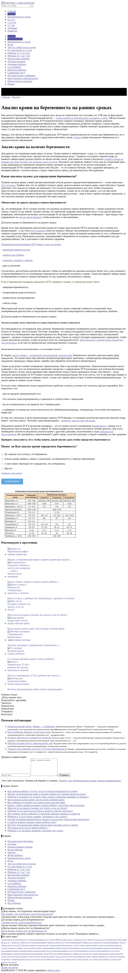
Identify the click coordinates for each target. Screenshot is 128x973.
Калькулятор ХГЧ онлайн (117, 940)
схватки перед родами (73, 959)
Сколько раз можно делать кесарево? (35, 945)
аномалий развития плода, (17, 249)
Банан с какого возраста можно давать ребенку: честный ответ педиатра (45, 805)
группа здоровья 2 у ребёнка (12, 948)
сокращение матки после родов (23, 959)
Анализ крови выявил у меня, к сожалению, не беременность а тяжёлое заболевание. (49, 459)
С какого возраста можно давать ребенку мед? (32, 822)
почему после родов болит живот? (14, 956)
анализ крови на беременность (61, 945)
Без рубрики (14, 903)
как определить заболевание (91, 948)
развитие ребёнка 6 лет (100, 956)
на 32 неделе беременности (79, 951)
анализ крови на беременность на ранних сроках (82, 118)
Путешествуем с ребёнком (21, 75)
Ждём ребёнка (15, 39)
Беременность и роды (18, 16)
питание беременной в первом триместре (107, 954)
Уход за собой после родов (21, 47)
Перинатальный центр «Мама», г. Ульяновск (31, 726)
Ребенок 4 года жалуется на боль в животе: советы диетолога (40, 811)
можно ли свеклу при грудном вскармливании (50, 951)
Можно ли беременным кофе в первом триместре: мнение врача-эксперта (46, 794)
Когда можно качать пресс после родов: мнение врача (35, 799)
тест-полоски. (8, 185)
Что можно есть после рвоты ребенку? (27, 827)
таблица (85, 959)
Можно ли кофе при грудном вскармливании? (65, 942)
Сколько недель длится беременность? (21, 922)
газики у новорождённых (88, 945)
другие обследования (30, 217)
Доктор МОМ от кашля (58, 940)
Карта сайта (53, 970)
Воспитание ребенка (18, 58)
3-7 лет (11, 25)
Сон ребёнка (14, 67)
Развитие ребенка (16, 70)
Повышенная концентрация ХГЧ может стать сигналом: (31, 244)
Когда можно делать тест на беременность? (24, 931)
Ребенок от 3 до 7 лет (18, 56)
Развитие (12, 31)
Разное (11, 84)
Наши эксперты (9, 967)
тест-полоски (37, 230)
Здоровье (12, 28)
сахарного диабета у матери (17, 260)
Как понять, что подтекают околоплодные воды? (27, 914)
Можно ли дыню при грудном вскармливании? (29, 942)
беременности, (99, 426)
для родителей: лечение (32, 948)
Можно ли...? (6, 942)
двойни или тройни (13, 255)
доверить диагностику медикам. (78, 420)
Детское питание (16, 61)
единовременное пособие (51, 948)
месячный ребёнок (26, 951)
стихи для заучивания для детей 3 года (49, 959)
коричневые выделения (9, 951)
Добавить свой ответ (11, 473)
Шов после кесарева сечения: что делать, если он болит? (37, 808)
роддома (11, 844)
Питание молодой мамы (20, 841)
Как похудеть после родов (97, 940)
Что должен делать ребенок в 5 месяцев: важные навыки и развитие (43, 813)
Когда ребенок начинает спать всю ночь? (29, 732)
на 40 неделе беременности (100, 951)
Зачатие (11, 14)
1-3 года (11, 22)
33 (48, 940)
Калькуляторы (15, 849)
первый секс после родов (82, 954)
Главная (11, 11)
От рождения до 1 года (19, 50)
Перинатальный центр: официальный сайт (30, 743)
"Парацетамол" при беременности (14, 940)
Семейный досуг (16, 72)
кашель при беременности (112, 948)
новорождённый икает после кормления (28, 954)
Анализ (78, 137)
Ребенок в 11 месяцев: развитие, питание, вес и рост (35, 830)
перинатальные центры (19, 847)
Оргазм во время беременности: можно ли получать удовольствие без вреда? (48, 819)
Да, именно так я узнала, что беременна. (25, 454)
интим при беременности (71, 948)
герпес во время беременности (110, 945)
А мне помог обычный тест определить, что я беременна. (35, 463)
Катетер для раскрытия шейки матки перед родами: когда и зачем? (42, 825)
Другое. (8, 468)
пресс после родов (62, 956)
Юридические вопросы (19, 81)
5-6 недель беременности (36, 940)
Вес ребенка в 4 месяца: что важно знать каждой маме (36, 802)
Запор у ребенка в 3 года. (77, 940)
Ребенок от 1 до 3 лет (18, 53)
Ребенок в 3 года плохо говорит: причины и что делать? (37, 816)
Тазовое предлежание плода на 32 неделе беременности (37, 749)
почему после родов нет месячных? (41, 956)
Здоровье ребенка (16, 64)
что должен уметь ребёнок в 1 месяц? (103, 959)
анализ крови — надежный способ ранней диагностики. (42, 355)
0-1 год (11, 19)
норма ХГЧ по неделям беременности (58, 954)
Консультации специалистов (22, 78)
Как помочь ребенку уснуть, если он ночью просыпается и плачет (42, 791)
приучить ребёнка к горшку (80, 956)
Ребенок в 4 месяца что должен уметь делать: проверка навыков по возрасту (48, 797)
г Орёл (75, 945)
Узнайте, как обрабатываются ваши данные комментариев (90, 780)
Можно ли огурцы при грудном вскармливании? (101, 942)
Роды (10, 44)
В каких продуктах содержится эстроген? (29, 737)
